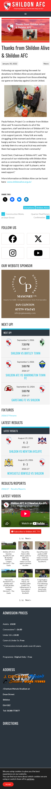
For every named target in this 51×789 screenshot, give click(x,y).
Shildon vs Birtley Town (25, 353)
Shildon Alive (42, 207)
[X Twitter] (38, 238)
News (46, 63)
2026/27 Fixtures (9, 415)
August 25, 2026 (25, 460)
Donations (29, 207)
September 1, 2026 (25, 340)
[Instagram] (12, 253)
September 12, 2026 (26, 386)
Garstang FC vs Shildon (25, 400)
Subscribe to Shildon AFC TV (27, 531)
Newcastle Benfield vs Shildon (25, 473)
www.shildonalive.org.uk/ (19, 181)
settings (30, 779)
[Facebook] (12, 238)
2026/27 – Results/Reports (13, 489)
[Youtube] (38, 253)
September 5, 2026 (25, 362)
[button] (28, 538)
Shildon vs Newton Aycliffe (25, 451)
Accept (8, 784)
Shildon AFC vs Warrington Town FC (25, 376)
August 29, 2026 (25, 438)
